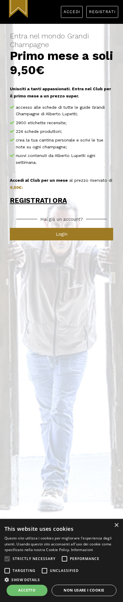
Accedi (72, 12)
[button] (7, 559)
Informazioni (82, 549)
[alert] (61, 560)
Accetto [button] (27, 590)
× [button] (116, 525)
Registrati (102, 12)
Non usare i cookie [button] (84, 590)
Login (61, 234)
